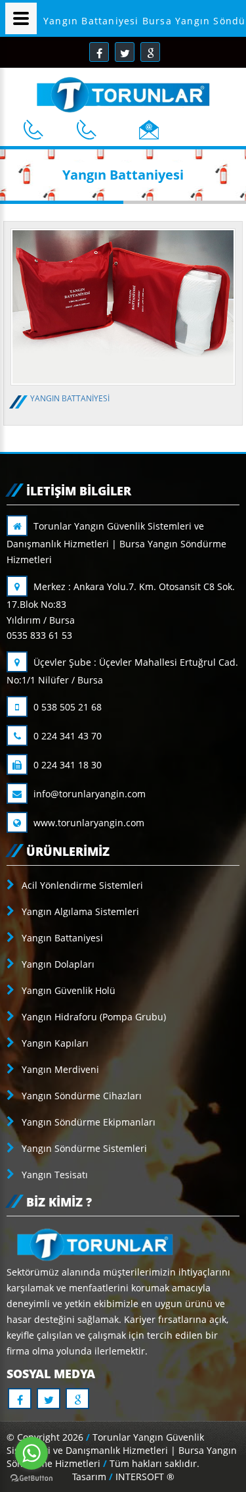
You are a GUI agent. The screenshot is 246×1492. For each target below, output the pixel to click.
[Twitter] (124, 52)
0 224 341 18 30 (66, 764)
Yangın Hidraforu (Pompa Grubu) (92, 1016)
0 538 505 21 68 (66, 707)
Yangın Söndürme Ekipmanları (87, 1122)
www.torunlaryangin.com (87, 822)
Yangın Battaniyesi (61, 938)
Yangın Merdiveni (59, 1069)
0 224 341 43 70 (66, 736)
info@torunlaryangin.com (88, 793)
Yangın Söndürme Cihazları (80, 1095)
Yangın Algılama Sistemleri (79, 911)
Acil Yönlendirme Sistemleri (81, 885)
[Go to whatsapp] (31, 1453)
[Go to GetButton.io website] (31, 1478)
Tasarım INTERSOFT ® (123, 1476)
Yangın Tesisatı (53, 1174)
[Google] (150, 52)
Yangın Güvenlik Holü (67, 990)
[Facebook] (99, 52)
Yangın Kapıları (54, 1043)
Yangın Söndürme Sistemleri (83, 1148)
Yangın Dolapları (56, 964)
